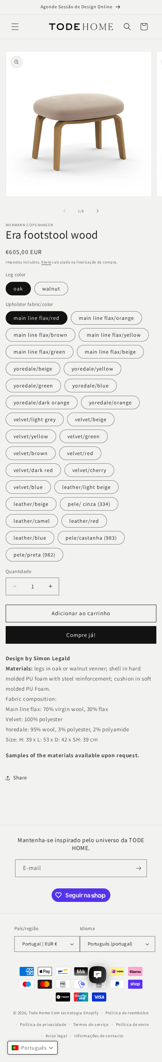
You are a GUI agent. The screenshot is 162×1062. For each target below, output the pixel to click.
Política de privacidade (43, 1024)
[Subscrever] (138, 868)
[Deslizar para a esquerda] (64, 211)
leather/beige (31, 504)
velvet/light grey (35, 419)
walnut (51, 288)
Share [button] (20, 777)
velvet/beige (91, 419)
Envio (46, 262)
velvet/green (83, 436)
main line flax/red (37, 318)
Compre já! (81, 634)
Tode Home (39, 1012)
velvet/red (80, 453)
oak (18, 288)
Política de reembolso (127, 1012)
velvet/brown (31, 453)
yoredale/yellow (92, 368)
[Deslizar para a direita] (97, 211)
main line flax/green (40, 351)
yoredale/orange (110, 402)
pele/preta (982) (34, 554)
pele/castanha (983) (91, 537)
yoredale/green (33, 385)
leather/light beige (86, 487)
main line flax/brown (40, 334)
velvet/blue (28, 487)
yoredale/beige (33, 368)
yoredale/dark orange (42, 402)
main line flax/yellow (114, 334)
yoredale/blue (90, 385)
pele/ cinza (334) (89, 504)
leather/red (84, 520)
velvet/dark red (33, 470)
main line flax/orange (106, 318)
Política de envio (132, 1024)
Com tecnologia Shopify (74, 1012)
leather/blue (30, 537)
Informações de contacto (99, 1035)
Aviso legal (56, 1035)
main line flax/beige (110, 351)
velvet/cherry (89, 470)
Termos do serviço (91, 1024)
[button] (15, 26)
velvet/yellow (31, 436)
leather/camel (32, 520)
